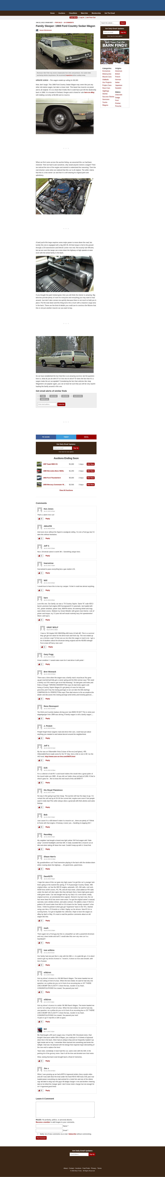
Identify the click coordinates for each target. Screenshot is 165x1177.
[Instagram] (87, 1162)
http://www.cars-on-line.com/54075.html (60, 756)
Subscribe (72, 1134)
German (118, 80)
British (117, 74)
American (44, 399)
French (117, 77)
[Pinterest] (82, 1162)
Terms (99, 1168)
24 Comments (69, 22)
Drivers (65, 396)
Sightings (105, 91)
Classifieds (73, 13)
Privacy (93, 1168)
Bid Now (90, 464)
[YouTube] (91, 1162)
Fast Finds (86, 1168)
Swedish (118, 88)
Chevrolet (118, 95)
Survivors (78, 396)
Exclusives (106, 71)
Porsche (118, 106)
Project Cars (106, 85)
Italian (117, 82)
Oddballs (105, 80)
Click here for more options (66, 452)
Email (65, 1130)
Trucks (104, 102)
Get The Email (110, 13)
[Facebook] (74, 1162)
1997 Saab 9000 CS (50, 464)
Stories (104, 94)
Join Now (73, 17)
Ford (43, 396)
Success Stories (108, 97)
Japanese (118, 85)
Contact (71, 1168)
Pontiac (118, 103)
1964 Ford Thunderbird (52, 478)
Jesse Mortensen (45, 30)
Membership (96, 13)
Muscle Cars (107, 77)
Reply (48, 519)
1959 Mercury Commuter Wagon (55, 485)
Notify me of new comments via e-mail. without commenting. (65, 1134)
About (66, 1168)
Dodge (117, 98)
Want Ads (84, 13)
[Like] (39, 519)
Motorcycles (106, 74)
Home (52, 13)
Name (65, 1126)
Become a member (43, 1122)
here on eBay (89, 92)
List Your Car (91, 17)
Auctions (61, 13)
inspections (69, 75)
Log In (81, 17)
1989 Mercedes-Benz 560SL (53, 471)
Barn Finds (82, 6)
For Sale (58, 22)
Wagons (53, 396)
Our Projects (107, 82)
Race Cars (106, 88)
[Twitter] (78, 1162)
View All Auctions (66, 490)
